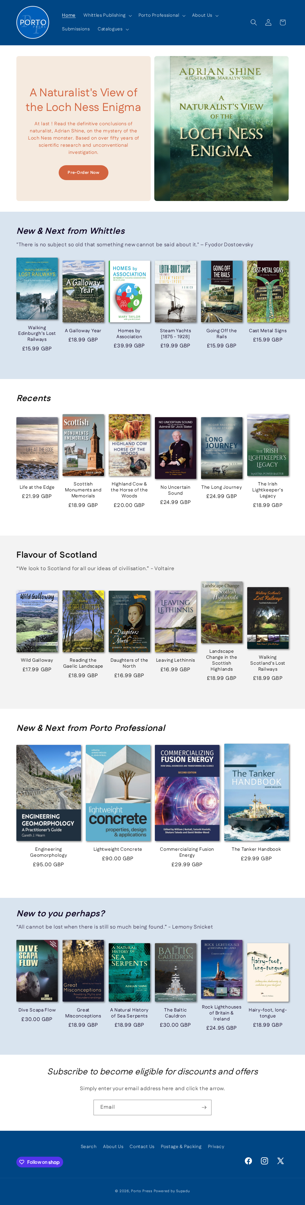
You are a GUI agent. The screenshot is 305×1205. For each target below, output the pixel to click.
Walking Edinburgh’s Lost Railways (37, 334)
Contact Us (142, 1147)
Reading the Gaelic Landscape (83, 663)
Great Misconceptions (83, 1013)
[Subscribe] (204, 1107)
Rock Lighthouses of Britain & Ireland (222, 1013)
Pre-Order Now (83, 173)
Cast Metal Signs (268, 331)
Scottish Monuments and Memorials (83, 490)
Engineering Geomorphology (48, 852)
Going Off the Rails (221, 334)
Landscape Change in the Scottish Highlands (221, 660)
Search (89, 1147)
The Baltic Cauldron (175, 1013)
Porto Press (141, 1191)
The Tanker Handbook (256, 850)
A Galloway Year (83, 331)
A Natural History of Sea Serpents (129, 1013)
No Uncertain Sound (176, 490)
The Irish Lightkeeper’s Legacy (267, 490)
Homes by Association (129, 334)
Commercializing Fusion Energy (187, 852)
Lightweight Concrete (118, 850)
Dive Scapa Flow (37, 1010)
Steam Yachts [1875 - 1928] (175, 334)
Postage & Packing (181, 1147)
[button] (107, 15)
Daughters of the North (130, 663)
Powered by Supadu (172, 1191)
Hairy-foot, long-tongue (268, 1013)
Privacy (216, 1147)
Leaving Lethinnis (175, 660)
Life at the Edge (37, 488)
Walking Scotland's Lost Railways (267, 663)
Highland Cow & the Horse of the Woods (129, 490)
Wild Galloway (37, 660)
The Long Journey (221, 488)
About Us (113, 1147)
